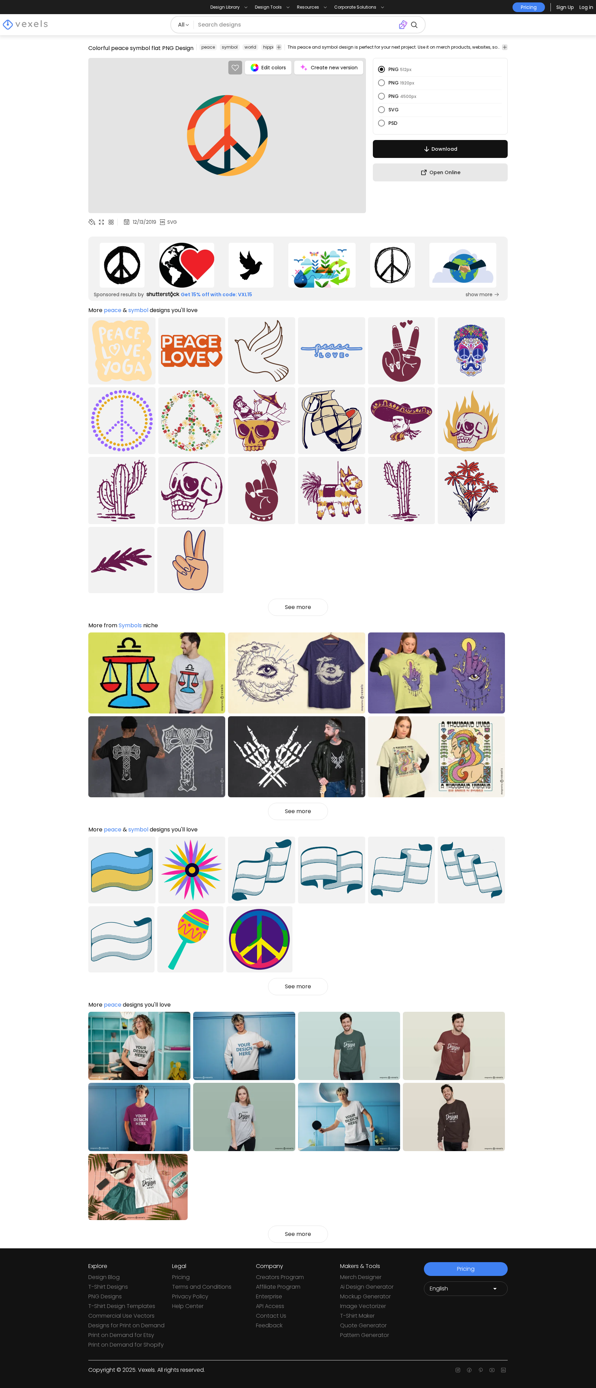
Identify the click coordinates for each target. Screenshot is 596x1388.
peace (208, 47)
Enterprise (269, 1296)
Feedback (269, 1325)
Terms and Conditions (201, 1287)
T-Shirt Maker (357, 1316)
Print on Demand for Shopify (126, 1345)
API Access (270, 1306)
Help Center (187, 1306)
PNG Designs (105, 1296)
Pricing (181, 1277)
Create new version (334, 67)
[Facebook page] (469, 1370)
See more (298, 607)
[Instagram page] (458, 1370)
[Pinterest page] (480, 1370)
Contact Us (271, 1316)
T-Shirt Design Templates (121, 1306)
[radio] (381, 69)
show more (479, 294)
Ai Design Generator (367, 1287)
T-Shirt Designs (108, 1287)
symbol (230, 47)
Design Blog (104, 1277)
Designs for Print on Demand (126, 1325)
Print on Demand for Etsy (121, 1335)
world (250, 47)
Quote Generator (363, 1325)
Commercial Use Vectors (121, 1316)
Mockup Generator (365, 1296)
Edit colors (273, 67)
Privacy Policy (190, 1296)
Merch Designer (360, 1277)
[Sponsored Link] (122, 265)
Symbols (130, 625)
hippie (269, 47)
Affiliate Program (278, 1287)
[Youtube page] (492, 1370)
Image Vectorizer (363, 1306)
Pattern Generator (364, 1335)
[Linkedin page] (503, 1370)
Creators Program (280, 1277)
